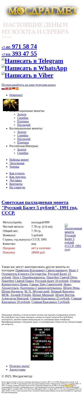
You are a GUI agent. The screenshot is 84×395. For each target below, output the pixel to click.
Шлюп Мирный (43, 295)
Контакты (15, 183)
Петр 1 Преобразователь (29, 277)
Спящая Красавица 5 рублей (50, 302)
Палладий (23, 125)
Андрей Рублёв (20, 295)
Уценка (14, 166)
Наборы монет (19, 159)
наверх (68, 385)
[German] (14, 88)
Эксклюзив (16, 163)
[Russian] (3, 88)
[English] (10, 88)
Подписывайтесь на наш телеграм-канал (29, 84)
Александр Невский (15, 298)
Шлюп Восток (64, 295)
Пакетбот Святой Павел (18, 281)
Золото (21, 114)
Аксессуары (17, 369)
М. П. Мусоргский (36, 291)
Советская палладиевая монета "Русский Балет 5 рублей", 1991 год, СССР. (40, 207)
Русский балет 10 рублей (51, 281)
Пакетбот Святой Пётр (61, 277)
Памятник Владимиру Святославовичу (41, 270)
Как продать (17, 176)
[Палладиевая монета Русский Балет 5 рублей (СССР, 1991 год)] (73, 249)
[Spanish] (17, 88)
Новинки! (16, 95)
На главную (17, 187)
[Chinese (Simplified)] (7, 88)
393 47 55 (19, 53)
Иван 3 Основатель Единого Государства (40, 272)
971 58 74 (19, 46)
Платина (23, 121)
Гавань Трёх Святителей (45, 284)
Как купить (17, 173)
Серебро (22, 117)
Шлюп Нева (71, 288)
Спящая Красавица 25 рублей (50, 298)
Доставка (15, 180)
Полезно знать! (19, 366)
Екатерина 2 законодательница (41, 288)
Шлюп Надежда (12, 291)
